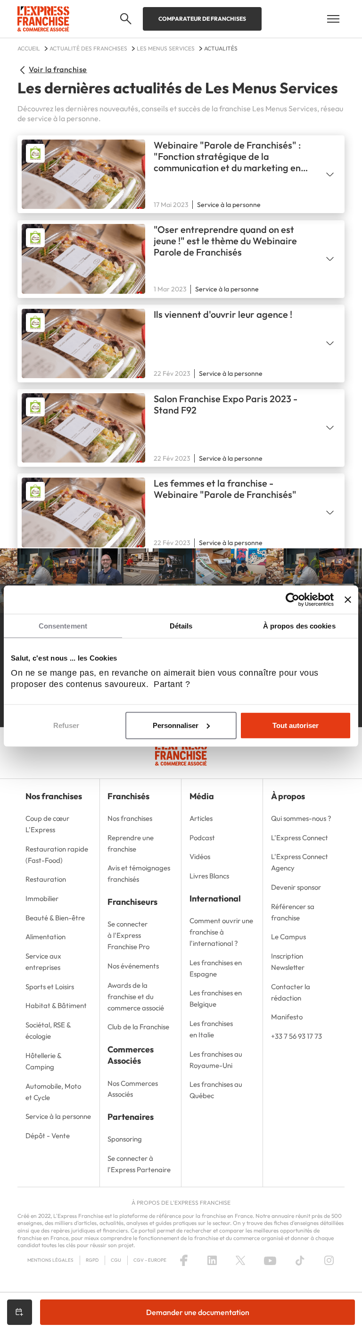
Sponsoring (124, 1138)
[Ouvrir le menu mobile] (333, 19)
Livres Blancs (209, 875)
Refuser (66, 725)
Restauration (45, 879)
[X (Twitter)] (240, 1260)
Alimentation (45, 936)
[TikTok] (300, 1260)
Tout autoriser (295, 725)
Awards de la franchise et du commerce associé (135, 996)
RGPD (92, 1260)
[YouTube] (270, 1260)
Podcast (202, 837)
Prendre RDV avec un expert (19, 1312)
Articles (201, 818)
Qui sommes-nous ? (301, 818)
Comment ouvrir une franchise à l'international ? (221, 932)
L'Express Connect (299, 837)
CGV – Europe (149, 1260)
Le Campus (288, 936)
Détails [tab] (181, 625)
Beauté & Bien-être (55, 917)
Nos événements (133, 965)
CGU (116, 1260)
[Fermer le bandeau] (348, 599)
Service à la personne (58, 1116)
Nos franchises (129, 818)
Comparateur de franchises (202, 18)
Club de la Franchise (138, 1026)
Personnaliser (175, 725)
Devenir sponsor (296, 887)
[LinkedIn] (212, 1260)
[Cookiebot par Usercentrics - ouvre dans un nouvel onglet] (292, 599)
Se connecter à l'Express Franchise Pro (128, 935)
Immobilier (41, 898)
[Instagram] (329, 1260)
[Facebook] (183, 1260)
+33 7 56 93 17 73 (296, 1036)
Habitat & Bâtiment (56, 1005)
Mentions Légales (50, 1260)
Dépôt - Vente (47, 1135)
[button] (126, 19)
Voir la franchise (58, 69)
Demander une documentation (197, 1312)
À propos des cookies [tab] (299, 625)
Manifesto (287, 1016)
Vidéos (199, 856)
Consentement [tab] (63, 625)
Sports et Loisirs (49, 986)
